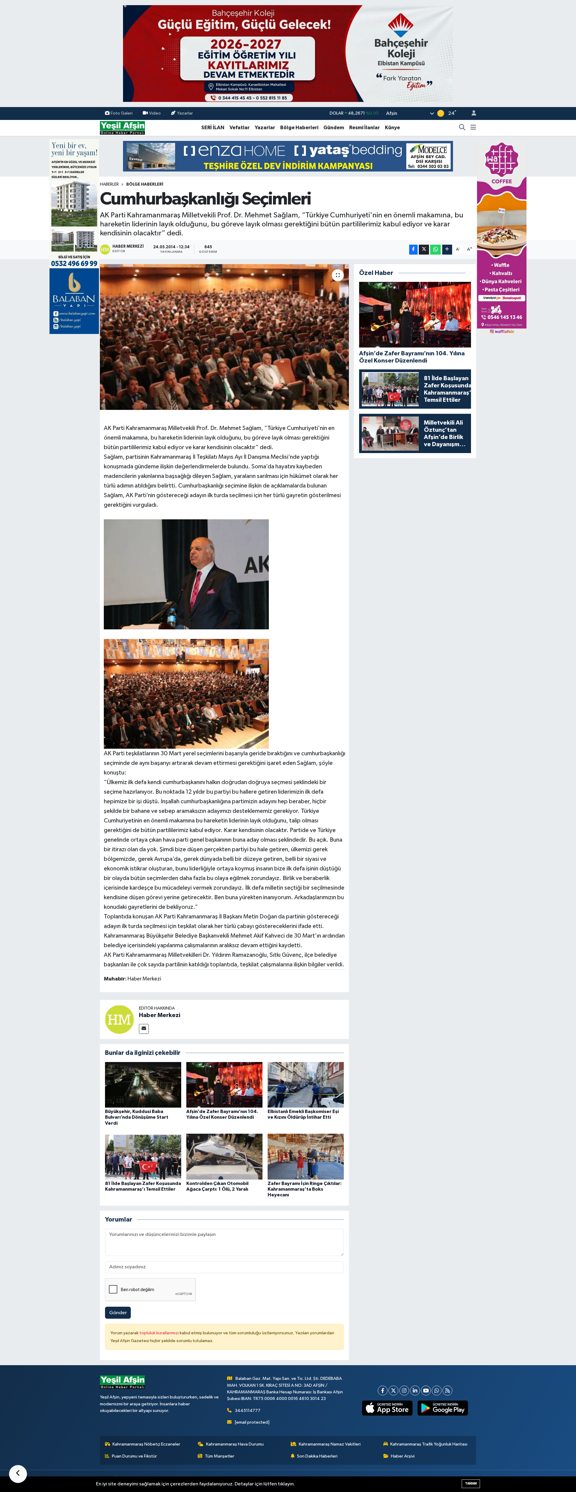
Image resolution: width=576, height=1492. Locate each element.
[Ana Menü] (473, 128)
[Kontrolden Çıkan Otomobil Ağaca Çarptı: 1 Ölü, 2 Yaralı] (224, 1156)
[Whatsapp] (437, 1390)
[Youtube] (426, 1390)
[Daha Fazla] (447, 250)
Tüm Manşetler (219, 1456)
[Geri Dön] (18, 1474)
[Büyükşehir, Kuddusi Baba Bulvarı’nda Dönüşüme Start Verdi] (143, 1084)
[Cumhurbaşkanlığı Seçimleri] (224, 337)
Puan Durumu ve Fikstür (134, 1456)
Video (155, 113)
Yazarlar (185, 113)
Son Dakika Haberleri (317, 1456)
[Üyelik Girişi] (471, 113)
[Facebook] (383, 1390)
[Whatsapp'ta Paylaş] (435, 250)
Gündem (333, 127)
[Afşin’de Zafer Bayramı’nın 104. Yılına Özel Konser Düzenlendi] (224, 1084)
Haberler (109, 184)
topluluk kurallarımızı (160, 1333)
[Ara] (462, 128)
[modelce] (288, 156)
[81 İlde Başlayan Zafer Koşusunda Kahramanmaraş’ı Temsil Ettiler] (143, 1156)
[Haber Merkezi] (119, 1019)
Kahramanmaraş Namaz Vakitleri (330, 1444)
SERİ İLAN (212, 127)
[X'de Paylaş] (424, 250)
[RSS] (447, 1390)
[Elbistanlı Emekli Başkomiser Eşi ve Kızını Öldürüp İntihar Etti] (306, 1084)
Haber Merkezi (159, 1015)
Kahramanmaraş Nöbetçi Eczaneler (146, 1444)
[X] (393, 1390)
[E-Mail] (144, 1029)
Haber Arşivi (403, 1456)
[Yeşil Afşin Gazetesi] (122, 128)
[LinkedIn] (415, 1390)
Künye (392, 127)
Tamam (471, 1483)
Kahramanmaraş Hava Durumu (235, 1444)
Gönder (118, 1312)
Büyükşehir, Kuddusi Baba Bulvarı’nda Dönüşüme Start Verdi (136, 1117)
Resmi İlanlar (364, 127)
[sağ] (501, 236)
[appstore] (387, 1408)
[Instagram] (404, 1390)
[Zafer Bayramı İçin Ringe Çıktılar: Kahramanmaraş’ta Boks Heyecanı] (306, 1156)
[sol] (74, 236)
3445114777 (247, 1410)
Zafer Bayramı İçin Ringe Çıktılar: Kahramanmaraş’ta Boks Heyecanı (305, 1189)
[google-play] (443, 1408)
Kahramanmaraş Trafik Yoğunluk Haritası (428, 1444)
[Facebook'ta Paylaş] (413, 250)
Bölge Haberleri (299, 127)
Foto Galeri (122, 113)
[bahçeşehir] (288, 53)
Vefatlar (240, 127)
